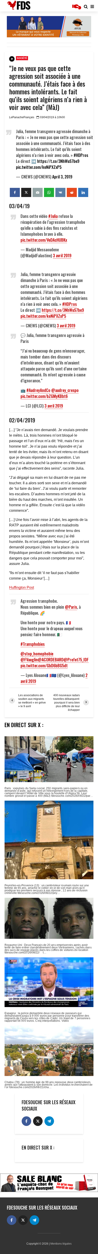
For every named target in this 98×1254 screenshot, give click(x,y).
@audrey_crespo (65, 390)
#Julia (53, 216)
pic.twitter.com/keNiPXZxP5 (39, 167)
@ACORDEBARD (51, 660)
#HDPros (81, 155)
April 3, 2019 (62, 177)
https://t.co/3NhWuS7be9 (58, 161)
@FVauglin (29, 660)
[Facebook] (26, 1121)
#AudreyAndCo (38, 390)
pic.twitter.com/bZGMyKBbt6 (44, 396)
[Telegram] (49, 1121)
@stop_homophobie (37, 654)
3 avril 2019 (62, 255)
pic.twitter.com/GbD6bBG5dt (44, 665)
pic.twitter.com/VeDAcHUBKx (44, 240)
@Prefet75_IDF (76, 660)
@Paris (71, 607)
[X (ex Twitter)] (38, 1121)
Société (22, 58)
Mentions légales (61, 1243)
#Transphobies (33, 644)
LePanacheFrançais (21, 117)
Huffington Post (21, 587)
